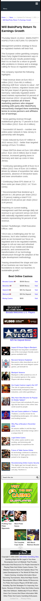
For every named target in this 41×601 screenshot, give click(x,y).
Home (3, 17)
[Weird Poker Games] (20, 516)
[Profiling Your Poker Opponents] (8, 516)
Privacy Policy (26, 598)
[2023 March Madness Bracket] (33, 534)
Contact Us (14, 598)
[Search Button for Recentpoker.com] (37, 477)
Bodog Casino (8, 298)
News (11, 17)
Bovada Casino (8, 281)
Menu (5, 9)
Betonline (6, 286)
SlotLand (6, 294)
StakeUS (6, 290)
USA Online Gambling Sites (29, 557)
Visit (36, 281)
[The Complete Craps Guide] (20, 534)
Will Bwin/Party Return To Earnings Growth (17, 20)
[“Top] (20, 548)
